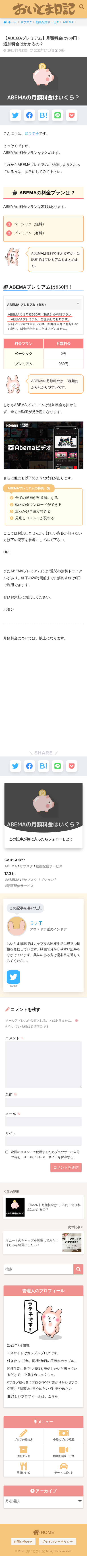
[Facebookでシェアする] (29, 115)
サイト (10, 1133)
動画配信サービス (49, 866)
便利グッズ (23, 1456)
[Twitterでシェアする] (15, 115)
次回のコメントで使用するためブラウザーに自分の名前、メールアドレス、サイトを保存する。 (45, 1154)
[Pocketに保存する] (71, 115)
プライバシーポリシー (57, 1541)
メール (13, 1114)
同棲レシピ (23, 1472)
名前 (11, 1094)
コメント (14, 1038)
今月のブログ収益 (64, 1439)
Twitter (13, 985)
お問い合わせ (23, 1541)
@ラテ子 (32, 133)
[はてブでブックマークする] (43, 115)
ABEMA (10, 866)
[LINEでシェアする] (57, 115)
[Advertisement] (43, 690)
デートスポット (63, 1472)
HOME (46, 1532)
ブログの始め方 (23, 1439)
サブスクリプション (39, 880)
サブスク (26, 866)
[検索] (78, 1269)
